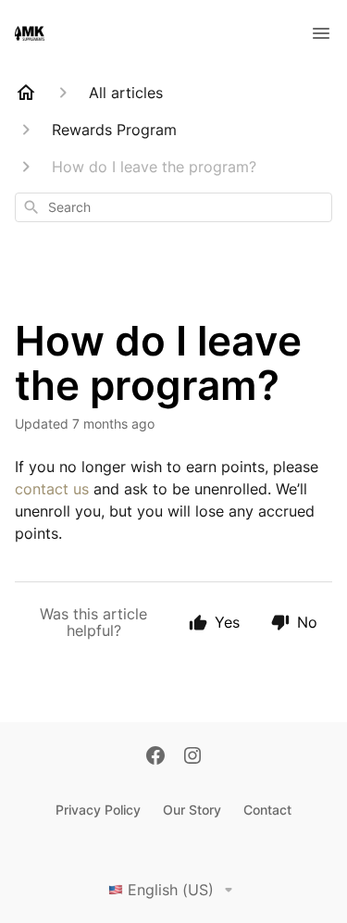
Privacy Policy (98, 809)
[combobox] (173, 207)
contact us (52, 489)
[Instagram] (192, 757)
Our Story (192, 809)
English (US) (171, 889)
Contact (267, 809)
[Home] (26, 92)
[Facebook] (155, 757)
